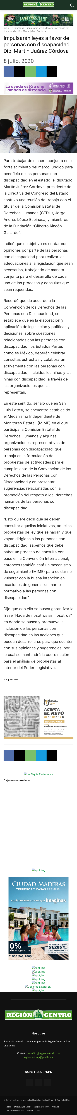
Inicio (6, 28)
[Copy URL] (52, 71)
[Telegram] (41, 71)
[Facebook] (9, 71)
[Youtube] (47, 1082)
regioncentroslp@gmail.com (38, 1057)
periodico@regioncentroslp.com (44, 1053)
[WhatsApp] (30, 71)
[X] (19, 71)
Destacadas (18, 28)
